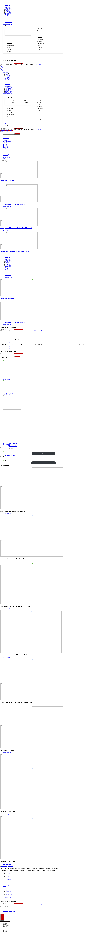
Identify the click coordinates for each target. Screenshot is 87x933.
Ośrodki (4, 256)
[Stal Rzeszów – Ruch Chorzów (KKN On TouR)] (12, 426)
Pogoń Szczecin (8, 16)
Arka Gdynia (7, 5)
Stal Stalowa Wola (8, 22)
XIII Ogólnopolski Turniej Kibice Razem (10, 393)
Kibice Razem (5, 142)
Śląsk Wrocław (8, 23)
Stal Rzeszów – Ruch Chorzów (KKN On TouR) (12, 427)
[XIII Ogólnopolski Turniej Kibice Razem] (12, 392)
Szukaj (1, 133)
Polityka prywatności (38, 64)
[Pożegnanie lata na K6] (9, 377)
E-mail (1, 63)
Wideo (4, 158)
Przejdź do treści (8, 919)
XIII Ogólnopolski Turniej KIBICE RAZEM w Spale (13, 407)
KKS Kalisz (9, 47)
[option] (45, 58)
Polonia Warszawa (8, 17)
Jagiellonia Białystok (9, 9)
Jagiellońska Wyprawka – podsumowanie (10, 443)
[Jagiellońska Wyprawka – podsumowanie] (12, 442)
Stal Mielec (7, 21)
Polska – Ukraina (23, 30)
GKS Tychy (7, 7)
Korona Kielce (8, 10)
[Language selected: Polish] (43, 57)
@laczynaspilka (10, 455)
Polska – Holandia (10, 33)
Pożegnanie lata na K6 (7, 378)
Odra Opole (7, 15)
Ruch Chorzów (8, 18)
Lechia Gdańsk (8, 12)
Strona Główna (6, 2)
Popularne (5, 151)
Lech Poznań (7, 11)
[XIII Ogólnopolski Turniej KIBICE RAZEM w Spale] (12, 406)
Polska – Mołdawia (24, 33)
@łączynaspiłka (12, 446)
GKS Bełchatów (8, 6)
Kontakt (4, 53)
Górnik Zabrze (8, 8)
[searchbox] (8, 134)
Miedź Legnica (8, 13)
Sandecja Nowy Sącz (9, 19)
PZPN (4, 910)
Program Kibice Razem (7, 24)
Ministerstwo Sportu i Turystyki (9, 911)
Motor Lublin (7, 14)
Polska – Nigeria (10, 30)
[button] (43, 1)
